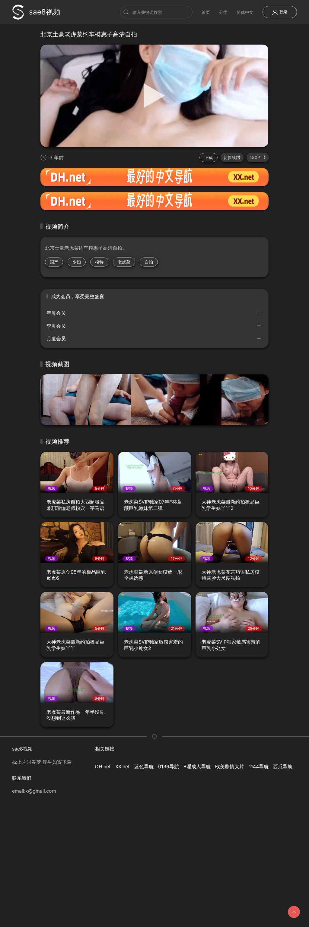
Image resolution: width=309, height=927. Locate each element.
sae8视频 (44, 12)
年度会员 (56, 313)
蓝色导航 (144, 766)
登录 (283, 11)
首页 (206, 12)
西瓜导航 (282, 766)
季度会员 (56, 326)
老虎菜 (124, 261)
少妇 (76, 261)
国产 (54, 261)
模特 (99, 261)
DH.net (103, 766)
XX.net (122, 766)
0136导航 (168, 766)
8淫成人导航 (197, 766)
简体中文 (245, 12)
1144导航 (259, 766)
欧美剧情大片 (229, 766)
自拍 (149, 261)
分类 (223, 12)
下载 (208, 157)
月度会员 (56, 339)
